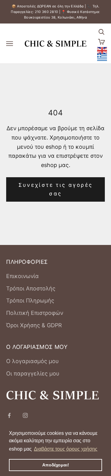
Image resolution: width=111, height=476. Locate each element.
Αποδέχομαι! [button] (55, 464)
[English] (102, 50)
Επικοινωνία (22, 276)
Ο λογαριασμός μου (32, 361)
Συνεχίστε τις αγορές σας (55, 189)
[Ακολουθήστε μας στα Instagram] (25, 415)
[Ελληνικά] (102, 57)
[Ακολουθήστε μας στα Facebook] (9, 415)
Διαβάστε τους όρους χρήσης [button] (65, 449)
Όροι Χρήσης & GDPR (34, 325)
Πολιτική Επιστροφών (34, 313)
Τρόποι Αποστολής (31, 288)
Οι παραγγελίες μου (33, 373)
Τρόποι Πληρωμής (30, 300)
